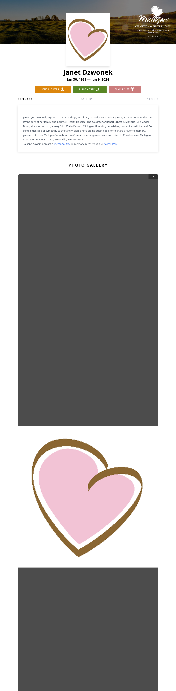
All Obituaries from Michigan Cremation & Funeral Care (153, 31)
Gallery (87, 99)
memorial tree (62, 144)
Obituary (25, 99)
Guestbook (149, 99)
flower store (111, 144)
